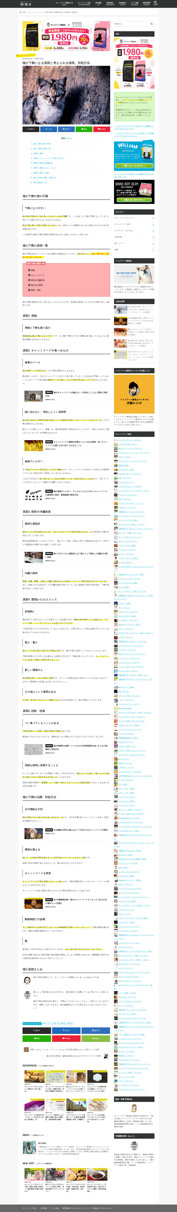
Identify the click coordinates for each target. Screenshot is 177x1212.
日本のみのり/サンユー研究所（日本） (132, 859)
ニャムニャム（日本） (126, 876)
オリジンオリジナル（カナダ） (130, 889)
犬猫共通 (118, 237)
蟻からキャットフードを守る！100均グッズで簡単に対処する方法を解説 (141, 332)
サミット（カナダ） (125, 1006)
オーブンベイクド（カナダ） (129, 893)
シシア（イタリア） (125, 968)
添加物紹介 (122, 3)
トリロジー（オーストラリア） (130, 1039)
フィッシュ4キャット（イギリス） (131, 667)
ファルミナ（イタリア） (127, 650)
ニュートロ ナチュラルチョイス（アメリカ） (135, 826)
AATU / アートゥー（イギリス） (130, 448)
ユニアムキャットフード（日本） (131, 1047)
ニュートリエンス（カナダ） (129, 872)
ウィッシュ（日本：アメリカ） (130, 1072)
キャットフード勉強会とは (64, 3)
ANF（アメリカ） (125, 478)
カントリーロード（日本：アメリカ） (132, 591)
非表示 (68, 138)
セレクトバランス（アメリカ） (130, 981)
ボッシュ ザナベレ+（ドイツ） (130, 537)
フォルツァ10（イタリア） (128, 671)
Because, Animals (125, 708)
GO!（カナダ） (124, 691)
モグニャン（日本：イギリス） (130, 810)
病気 (64, 1023)
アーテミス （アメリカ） (127, 495)
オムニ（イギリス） (125, 884)
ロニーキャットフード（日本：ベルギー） (134, 960)
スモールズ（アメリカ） (127, 997)
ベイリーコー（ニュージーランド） (131, 516)
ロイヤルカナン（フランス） (129, 964)
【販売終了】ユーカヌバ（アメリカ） (132, 641)
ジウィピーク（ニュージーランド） (131, 1089)
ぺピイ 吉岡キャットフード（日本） (132, 1034)
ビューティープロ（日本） (128, 520)
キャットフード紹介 (84, 3)
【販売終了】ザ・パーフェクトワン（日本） (135, 1022)
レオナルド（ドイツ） (126, 767)
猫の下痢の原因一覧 (41, 149)
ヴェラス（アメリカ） (126, 1051)
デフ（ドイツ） (124, 608)
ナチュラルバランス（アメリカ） (131, 822)
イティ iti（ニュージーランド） (130, 729)
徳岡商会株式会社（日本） (128, 738)
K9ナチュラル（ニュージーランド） (132, 654)
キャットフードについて (33, 1023)
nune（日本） (123, 867)
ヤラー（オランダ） (125, 1081)
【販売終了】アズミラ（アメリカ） (131, 512)
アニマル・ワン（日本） (127, 1014)
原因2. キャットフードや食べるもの (47, 158)
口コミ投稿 (134, 3)
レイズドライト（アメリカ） (129, 943)
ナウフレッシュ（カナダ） (128, 863)
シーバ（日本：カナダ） (127, 993)
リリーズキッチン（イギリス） (130, 772)
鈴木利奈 (42, 1143)
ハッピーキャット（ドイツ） (129, 704)
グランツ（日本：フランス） (129, 696)
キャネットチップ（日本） (128, 558)
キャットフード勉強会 (90, 1208)
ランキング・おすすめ (124, 231)
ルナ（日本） (123, 784)
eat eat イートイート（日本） (129, 624)
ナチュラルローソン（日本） (129, 831)
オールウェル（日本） (126, 470)
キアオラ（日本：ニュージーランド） (132, 750)
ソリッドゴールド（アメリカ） (130, 1001)
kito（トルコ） (123, 759)
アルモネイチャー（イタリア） (130, 474)
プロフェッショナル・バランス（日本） (133, 918)
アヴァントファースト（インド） (131, 503)
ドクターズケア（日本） (127, 616)
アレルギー (48, 1023)
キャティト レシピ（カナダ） (129, 579)
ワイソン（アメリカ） (126, 1077)
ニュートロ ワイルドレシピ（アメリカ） (133, 1068)
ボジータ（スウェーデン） (128, 541)
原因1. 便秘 (37, 153)
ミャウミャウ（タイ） (126, 805)
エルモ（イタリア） (125, 637)
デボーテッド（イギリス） (128, 612)
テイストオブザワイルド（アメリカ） (132, 1018)
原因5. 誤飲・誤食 (40, 173)
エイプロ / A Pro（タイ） (127, 444)
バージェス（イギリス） (127, 550)
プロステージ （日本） (127, 922)
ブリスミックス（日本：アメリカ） (131, 524)
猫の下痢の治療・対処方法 (43, 178)
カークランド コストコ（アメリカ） (132, 755)
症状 (71, 1023)
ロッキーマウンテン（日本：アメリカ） (133, 955)
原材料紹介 (110, 3)
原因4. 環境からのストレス (44, 168)
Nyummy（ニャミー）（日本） (130, 880)
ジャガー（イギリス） (126, 734)
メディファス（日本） (126, 788)
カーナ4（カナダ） (125, 562)
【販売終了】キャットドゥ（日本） (131, 574)
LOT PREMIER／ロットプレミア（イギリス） (135, 776)
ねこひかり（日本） (125, 855)
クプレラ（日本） (125, 603)
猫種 (116, 250)
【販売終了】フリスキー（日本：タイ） (133, 675)
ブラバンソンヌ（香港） (127, 545)
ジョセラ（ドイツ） (125, 742)
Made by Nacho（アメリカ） (129, 818)
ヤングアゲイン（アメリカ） (129, 1085)
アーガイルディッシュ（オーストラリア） (134, 491)
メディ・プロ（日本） (126, 793)
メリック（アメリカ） (126, 797)
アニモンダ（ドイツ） (126, 482)
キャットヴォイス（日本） (128, 583)
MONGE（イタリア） (126, 1056)
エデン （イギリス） (126, 629)
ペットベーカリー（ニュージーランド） (133, 897)
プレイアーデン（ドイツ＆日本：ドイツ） (134, 905)
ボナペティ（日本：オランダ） (130, 533)
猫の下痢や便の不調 (41, 144)
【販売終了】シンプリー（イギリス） (132, 1010)
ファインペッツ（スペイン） (129, 658)
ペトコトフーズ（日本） (127, 901)
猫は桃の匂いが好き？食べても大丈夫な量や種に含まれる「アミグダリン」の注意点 (140, 343)
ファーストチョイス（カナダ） (130, 440)
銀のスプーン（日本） (126, 687)
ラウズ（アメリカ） (125, 947)
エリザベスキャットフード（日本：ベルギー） (136, 633)
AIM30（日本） (124, 465)
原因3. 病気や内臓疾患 (42, 163)
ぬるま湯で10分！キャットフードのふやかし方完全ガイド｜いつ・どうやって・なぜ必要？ (140, 309)
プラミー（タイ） (125, 914)
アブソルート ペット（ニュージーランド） (134, 453)
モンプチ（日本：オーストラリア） (131, 814)
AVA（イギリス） (124, 499)
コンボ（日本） (124, 587)
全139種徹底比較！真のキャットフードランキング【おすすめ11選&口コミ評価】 (141, 320)
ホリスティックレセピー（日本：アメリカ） (135, 713)
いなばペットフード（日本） (129, 725)
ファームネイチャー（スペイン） (131, 646)
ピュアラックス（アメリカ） (129, 927)
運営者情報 (146, 3)
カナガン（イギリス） (126, 554)
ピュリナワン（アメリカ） (128, 931)
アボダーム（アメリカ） (127, 508)
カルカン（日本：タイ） (127, 746)
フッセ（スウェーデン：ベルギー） (131, 717)
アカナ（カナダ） (125, 457)
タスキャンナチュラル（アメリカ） (131, 1043)
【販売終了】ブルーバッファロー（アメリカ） (136, 529)
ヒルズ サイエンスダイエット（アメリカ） (134, 972)
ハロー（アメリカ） (125, 700)
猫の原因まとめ (39, 182)
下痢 (57, 1023)
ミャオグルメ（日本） (126, 801)
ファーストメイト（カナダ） (129, 662)
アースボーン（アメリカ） (128, 620)
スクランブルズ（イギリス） (129, 977)
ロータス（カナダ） (125, 780)
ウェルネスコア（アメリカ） (129, 1060)
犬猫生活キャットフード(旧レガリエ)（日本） (135, 951)
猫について (119, 243)
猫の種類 (98, 3)
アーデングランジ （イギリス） (130, 486)
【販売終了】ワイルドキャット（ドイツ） (134, 1064)
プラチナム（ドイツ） (126, 910)
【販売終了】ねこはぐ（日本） (130, 851)
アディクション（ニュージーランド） (132, 461)
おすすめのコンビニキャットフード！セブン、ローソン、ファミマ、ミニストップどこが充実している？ (140, 356)
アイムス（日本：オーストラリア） (131, 721)
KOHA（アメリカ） (125, 763)
